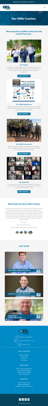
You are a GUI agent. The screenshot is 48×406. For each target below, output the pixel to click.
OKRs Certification (24, 374)
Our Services (24, 356)
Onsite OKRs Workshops (24, 370)
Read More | (23, 76)
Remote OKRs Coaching (24, 372)
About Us (24, 358)
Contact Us (31, 2)
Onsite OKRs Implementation (24, 368)
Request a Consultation (20, 2)
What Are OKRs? (24, 355)
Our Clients (24, 360)
